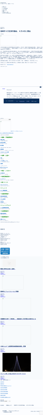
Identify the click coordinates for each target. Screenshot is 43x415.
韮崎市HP (2, 383)
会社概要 (5, 410)
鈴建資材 (2, 149)
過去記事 (2, 401)
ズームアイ (4, 7)
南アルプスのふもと (4, 167)
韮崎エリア (4, 6)
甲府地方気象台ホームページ (5, 385)
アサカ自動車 (2, 199)
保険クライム (2, 219)
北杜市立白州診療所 (4, 393)
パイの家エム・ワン (4, 160)
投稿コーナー (5, 10)
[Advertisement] (21, 74)
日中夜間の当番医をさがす (5, 397)
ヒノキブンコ (2, 178)
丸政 (1, 157)
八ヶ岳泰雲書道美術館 (4, 207)
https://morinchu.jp (10, 64)
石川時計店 (2, 173)
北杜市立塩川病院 (3, 389)
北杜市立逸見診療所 (4, 391)
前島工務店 (2, 139)
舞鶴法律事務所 (3, 213)
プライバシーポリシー (14, 410)
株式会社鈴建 (2, 142)
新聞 (3, 11)
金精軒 (1, 163)
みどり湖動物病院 (3, 190)
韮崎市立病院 (2, 395)
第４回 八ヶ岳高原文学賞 (7, 13)
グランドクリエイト (4, 184)
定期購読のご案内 (5, 12)
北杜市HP (2, 381)
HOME (2, 405)
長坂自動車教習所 (3, 196)
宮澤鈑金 (2, 201)
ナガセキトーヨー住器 (4, 152)
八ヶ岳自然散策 (5, 8)
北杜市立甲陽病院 (3, 387)
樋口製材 (2, 145)
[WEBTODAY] (3, 2)
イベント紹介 (5, 9)
